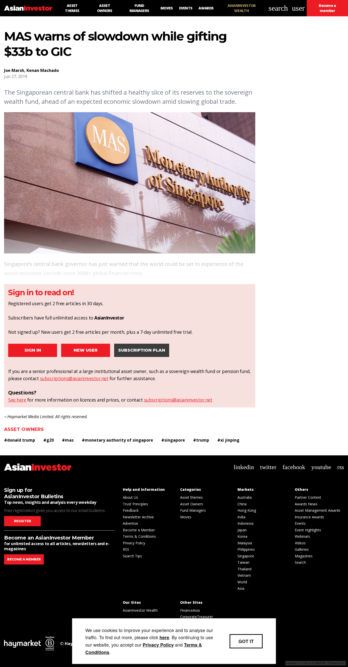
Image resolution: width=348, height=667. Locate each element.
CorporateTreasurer (196, 616)
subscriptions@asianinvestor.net (74, 378)
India (241, 517)
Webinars (302, 536)
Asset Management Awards (317, 510)
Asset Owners (24, 429)
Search (300, 562)
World (242, 582)
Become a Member (139, 530)
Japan (242, 530)
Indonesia (245, 523)
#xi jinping (228, 440)
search (278, 8)
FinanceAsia (190, 610)
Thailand (244, 569)
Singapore (245, 556)
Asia (240, 588)
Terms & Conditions (139, 536)
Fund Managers (193, 510)
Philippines (246, 549)
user (298, 8)
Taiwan (243, 562)
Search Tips (132, 556)
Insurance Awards (309, 517)
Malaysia (244, 543)
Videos (300, 543)
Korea (242, 536)
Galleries (302, 549)
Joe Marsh (14, 70)
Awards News (306, 504)
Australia (244, 497)
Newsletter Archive (138, 517)
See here (17, 400)
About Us (130, 497)
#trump (201, 440)
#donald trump (19, 440)
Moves (185, 517)
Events (300, 523)
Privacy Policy (134, 543)
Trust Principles (135, 504)
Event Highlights (308, 530)
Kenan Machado (42, 70)
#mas (68, 440)
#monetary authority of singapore (117, 440)
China (242, 504)
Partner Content (308, 497)
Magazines (304, 556)
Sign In (32, 350)
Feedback (131, 510)
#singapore (173, 440)
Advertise (130, 523)
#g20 (48, 440)
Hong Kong (246, 510)
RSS (126, 549)
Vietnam (244, 575)
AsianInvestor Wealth (140, 610)
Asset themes (191, 497)
